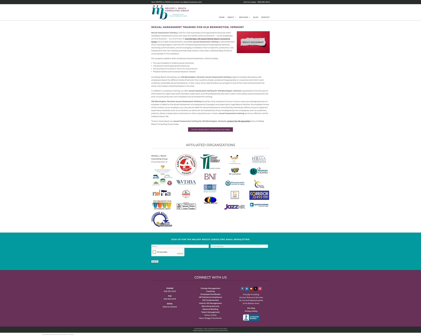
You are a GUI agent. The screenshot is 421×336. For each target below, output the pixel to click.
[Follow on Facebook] (242, 288)
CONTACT (265, 17)
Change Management (210, 288)
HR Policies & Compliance (210, 297)
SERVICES (243, 17)
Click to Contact (170, 307)
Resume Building (210, 309)
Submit (155, 261)
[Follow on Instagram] (260, 288)
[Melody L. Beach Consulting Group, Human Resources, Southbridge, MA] (251, 317)
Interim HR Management (210, 303)
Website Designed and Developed (202, 330)
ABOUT (230, 17)
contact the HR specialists (238, 121)
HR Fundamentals (210, 300)
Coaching (210, 291)
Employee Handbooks (210, 294)
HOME (222, 17)
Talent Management (210, 312)
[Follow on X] (255, 288)
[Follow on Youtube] (251, 288)
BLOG (255, 17)
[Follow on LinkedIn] (247, 288)
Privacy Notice (223, 328)
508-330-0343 (264, 2)
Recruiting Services (210, 306)
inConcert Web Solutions (221, 330)
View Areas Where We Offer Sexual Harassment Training (58, 334)
